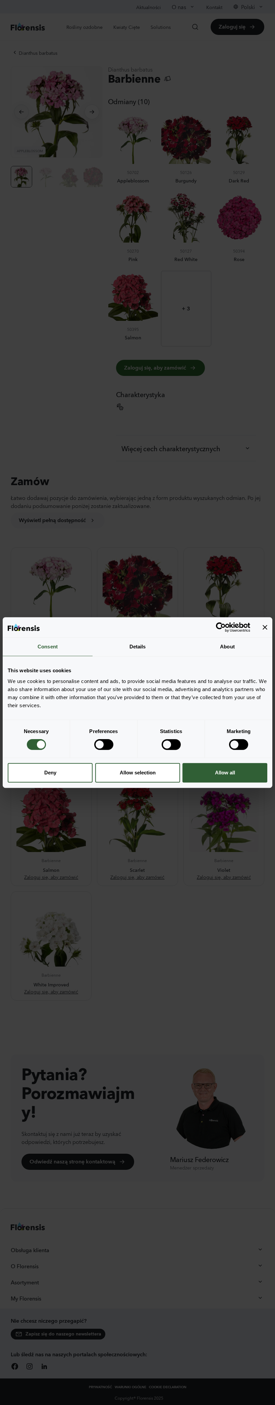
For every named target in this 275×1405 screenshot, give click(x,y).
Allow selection (138, 772)
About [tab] (227, 646)
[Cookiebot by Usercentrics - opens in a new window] (220, 627)
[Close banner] (265, 627)
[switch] (103, 744)
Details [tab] (137, 646)
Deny (50, 772)
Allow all (225, 772)
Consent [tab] (48, 646)
